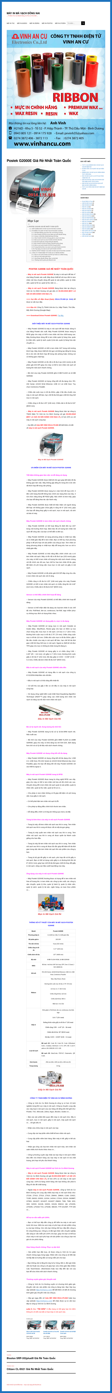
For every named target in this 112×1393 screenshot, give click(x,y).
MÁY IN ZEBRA (34, 23)
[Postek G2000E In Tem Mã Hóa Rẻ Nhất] (51, 1325)
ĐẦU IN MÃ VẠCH (87, 236)
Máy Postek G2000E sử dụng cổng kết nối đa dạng (48, 243)
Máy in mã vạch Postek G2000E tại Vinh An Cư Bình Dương (51, 254)
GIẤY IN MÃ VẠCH (87, 203)
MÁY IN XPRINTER (87, 227)
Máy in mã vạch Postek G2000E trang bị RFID (47, 245)
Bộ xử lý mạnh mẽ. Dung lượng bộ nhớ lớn (46, 241)
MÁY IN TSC (11, 23)
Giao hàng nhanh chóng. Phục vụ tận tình (46, 258)
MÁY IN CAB (85, 207)
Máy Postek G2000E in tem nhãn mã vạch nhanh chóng (50, 234)
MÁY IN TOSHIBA (87, 221)
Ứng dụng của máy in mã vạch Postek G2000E (48, 249)
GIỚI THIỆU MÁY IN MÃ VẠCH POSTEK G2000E (46, 229)
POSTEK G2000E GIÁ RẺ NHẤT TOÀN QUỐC (44, 226)
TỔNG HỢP (85, 234)
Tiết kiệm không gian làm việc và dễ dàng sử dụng (48, 232)
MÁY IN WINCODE (87, 225)
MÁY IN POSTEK (47, 23)
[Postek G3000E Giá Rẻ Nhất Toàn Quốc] (68, 1325)
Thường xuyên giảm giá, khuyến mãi (45, 260)
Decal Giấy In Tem (87, 201)
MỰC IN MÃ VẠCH (87, 232)
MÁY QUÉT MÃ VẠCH (88, 230)
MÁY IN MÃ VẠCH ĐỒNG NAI (23, 13)
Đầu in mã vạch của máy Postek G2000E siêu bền (48, 240)
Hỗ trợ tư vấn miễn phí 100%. (42, 256)
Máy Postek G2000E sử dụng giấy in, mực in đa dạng (49, 238)
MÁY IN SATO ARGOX (88, 219)
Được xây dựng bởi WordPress (32, 1385)
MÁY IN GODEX (22, 23)
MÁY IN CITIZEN (60, 23)
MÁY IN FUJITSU (86, 210)
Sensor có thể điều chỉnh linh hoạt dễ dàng (46, 236)
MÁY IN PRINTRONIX (88, 218)
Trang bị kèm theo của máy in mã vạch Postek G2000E (50, 247)
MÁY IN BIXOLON (87, 205)
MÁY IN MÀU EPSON (87, 214)
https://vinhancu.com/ (44, 1290)
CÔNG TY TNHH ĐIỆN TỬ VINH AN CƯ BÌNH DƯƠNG (48, 253)
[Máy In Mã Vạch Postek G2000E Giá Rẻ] (34, 1325)
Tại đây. (61, 315)
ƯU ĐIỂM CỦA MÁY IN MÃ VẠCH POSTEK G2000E (47, 231)
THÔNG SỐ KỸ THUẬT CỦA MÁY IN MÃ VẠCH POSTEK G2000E (51, 251)
